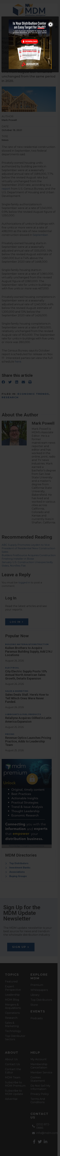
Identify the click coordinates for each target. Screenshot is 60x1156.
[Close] (50, 24)
